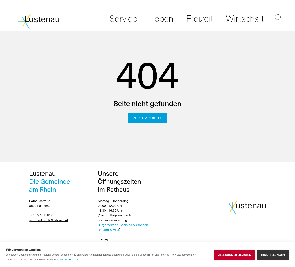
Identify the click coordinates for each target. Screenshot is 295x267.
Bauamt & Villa (108, 230)
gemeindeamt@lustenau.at (48, 220)
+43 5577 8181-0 (41, 215)
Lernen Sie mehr (69, 259)
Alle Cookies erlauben (234, 255)
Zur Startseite (147, 118)
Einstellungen (273, 255)
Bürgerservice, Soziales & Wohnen (123, 225)
